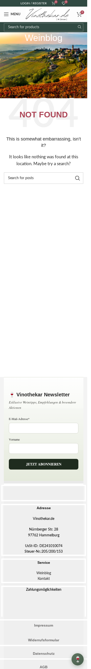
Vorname (14, 439)
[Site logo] (48, 14)
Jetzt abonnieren (43, 464)
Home (41, 49)
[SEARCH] (79, 27)
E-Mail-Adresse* (19, 419)
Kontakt (44, 579)
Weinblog (43, 573)
